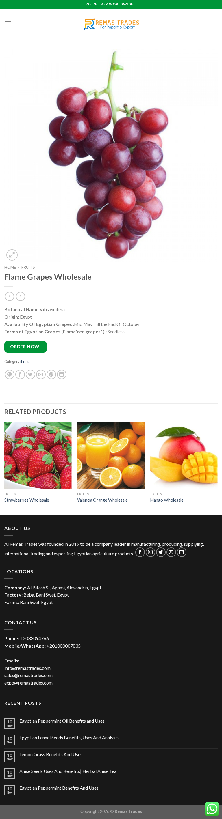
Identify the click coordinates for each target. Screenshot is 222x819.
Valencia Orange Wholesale (102, 500)
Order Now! (25, 346)
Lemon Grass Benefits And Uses (50, 754)
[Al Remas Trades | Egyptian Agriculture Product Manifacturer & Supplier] (111, 23)
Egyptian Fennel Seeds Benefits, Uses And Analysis (69, 737)
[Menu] (7, 23)
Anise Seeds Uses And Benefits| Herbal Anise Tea (67, 771)
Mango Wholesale (167, 500)
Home (10, 267)
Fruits (28, 267)
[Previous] (4, 468)
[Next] (217, 468)
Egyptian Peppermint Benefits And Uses (59, 787)
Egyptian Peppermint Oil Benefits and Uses (62, 720)
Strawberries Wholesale (26, 500)
